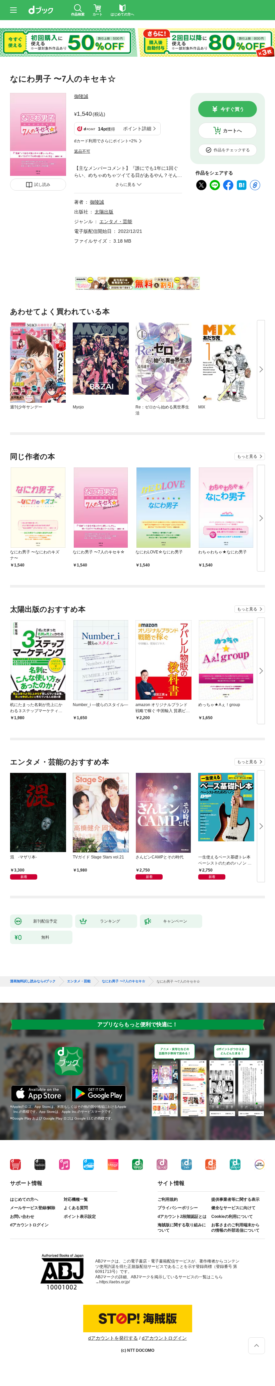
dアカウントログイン (29, 1225)
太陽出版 (104, 211)
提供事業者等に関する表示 (235, 1199)
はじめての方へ (24, 1199)
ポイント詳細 (137, 128)
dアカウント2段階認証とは (182, 1216)
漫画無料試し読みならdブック (33, 981)
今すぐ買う (232, 109)
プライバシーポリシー (178, 1207)
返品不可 (82, 151)
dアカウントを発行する (113, 1338)
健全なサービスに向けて (233, 1207)
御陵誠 (81, 96)
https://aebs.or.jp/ (114, 1282)
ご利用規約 (168, 1199)
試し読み (42, 184)
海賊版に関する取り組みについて (182, 1228)
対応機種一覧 (76, 1199)
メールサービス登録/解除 (32, 1207)
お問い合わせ (22, 1216)
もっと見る (247, 456)
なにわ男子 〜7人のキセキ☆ (123, 981)
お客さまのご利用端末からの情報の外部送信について (235, 1228)
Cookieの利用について (232, 1216)
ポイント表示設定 (80, 1216)
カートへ (232, 130)
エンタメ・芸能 (115, 221)
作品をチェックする (232, 150)
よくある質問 (76, 1207)
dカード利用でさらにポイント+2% (105, 141)
